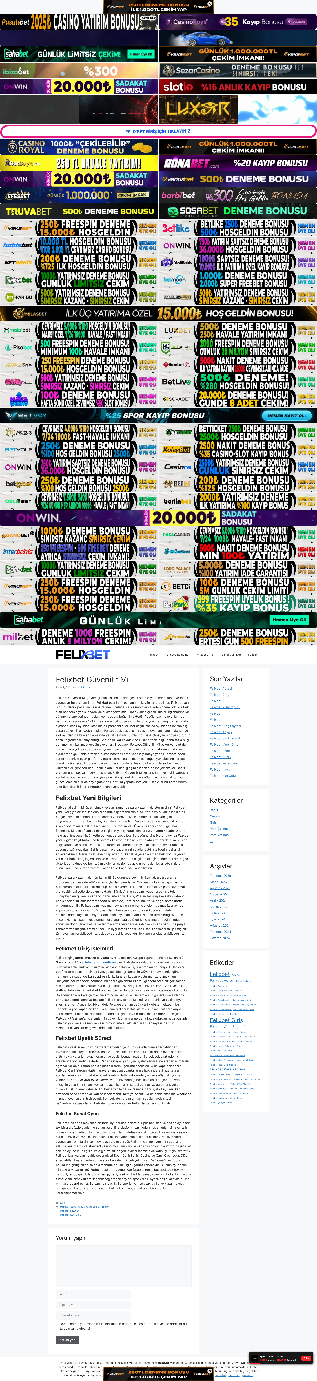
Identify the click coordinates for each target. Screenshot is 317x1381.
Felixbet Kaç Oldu (70, 1214)
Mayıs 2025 (218, 894)
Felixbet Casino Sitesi (243, 1009)
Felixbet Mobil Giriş (224, 744)
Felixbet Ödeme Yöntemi (221, 1093)
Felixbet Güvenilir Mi (72, 1206)
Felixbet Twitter (252, 1079)
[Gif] (158, 313)
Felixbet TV (238, 1079)
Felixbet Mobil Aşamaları (221, 1060)
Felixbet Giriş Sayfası (225, 726)
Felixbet (153, 654)
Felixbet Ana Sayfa (218, 986)
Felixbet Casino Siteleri (221, 1009)
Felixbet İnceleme (176, 654)
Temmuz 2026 (220, 875)
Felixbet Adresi (221, 688)
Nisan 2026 (218, 882)
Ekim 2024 (217, 913)
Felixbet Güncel (239, 1032)
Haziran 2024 (220, 938)
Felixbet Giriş (204, 654)
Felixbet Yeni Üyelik (219, 1089)
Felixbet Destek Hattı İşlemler (224, 1014)
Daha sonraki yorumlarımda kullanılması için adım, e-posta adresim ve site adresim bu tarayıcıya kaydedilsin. (123, 1326)
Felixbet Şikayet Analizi (221, 1103)
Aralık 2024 (218, 900)
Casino (215, 816)
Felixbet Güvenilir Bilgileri (222, 1037)
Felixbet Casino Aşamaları (244, 1005)
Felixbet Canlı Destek (225, 738)
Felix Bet (236, 975)
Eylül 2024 (217, 919)
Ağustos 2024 (220, 925)
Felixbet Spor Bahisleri (220, 1079)
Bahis (214, 810)
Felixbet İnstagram (223, 763)
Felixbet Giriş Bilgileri (227, 1027)
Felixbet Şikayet (230, 654)
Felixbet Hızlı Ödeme (242, 1041)
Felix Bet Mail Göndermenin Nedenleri (227, 1055)
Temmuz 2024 (220, 932)
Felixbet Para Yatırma (227, 1069)
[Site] (79, 228)
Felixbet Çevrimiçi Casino (242, 1089)
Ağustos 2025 (220, 888)
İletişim (253, 654)
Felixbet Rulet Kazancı (220, 1075)
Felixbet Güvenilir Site (220, 1041)
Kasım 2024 (218, 907)
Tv (211, 841)
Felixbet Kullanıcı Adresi (221, 1051)
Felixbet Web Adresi (219, 1084)
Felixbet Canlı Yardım (220, 1005)
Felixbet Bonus (221, 751)
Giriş (62, 1202)
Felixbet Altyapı (221, 732)
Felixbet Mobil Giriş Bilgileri (223, 1065)
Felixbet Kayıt (220, 769)
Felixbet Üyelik (220, 757)
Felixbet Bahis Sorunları (221, 995)
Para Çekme (219, 829)
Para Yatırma (219, 835)
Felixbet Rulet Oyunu (225, 707)
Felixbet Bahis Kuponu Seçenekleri (226, 991)
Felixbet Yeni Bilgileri (98, 1206)
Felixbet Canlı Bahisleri (220, 1000)
